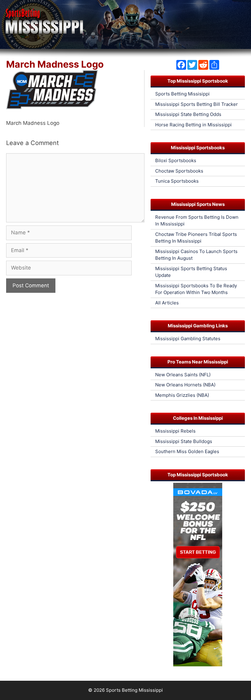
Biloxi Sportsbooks (175, 160)
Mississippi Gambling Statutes (187, 338)
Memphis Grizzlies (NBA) (182, 395)
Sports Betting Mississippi (134, 690)
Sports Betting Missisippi (182, 94)
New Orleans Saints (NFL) (183, 375)
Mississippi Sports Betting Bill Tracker (196, 104)
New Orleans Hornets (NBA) (185, 385)
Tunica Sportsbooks (177, 181)
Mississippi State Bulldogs (183, 441)
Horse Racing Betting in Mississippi (193, 125)
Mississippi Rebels (175, 431)
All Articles (167, 303)
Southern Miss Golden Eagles (187, 451)
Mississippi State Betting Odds (188, 114)
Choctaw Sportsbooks (179, 171)
